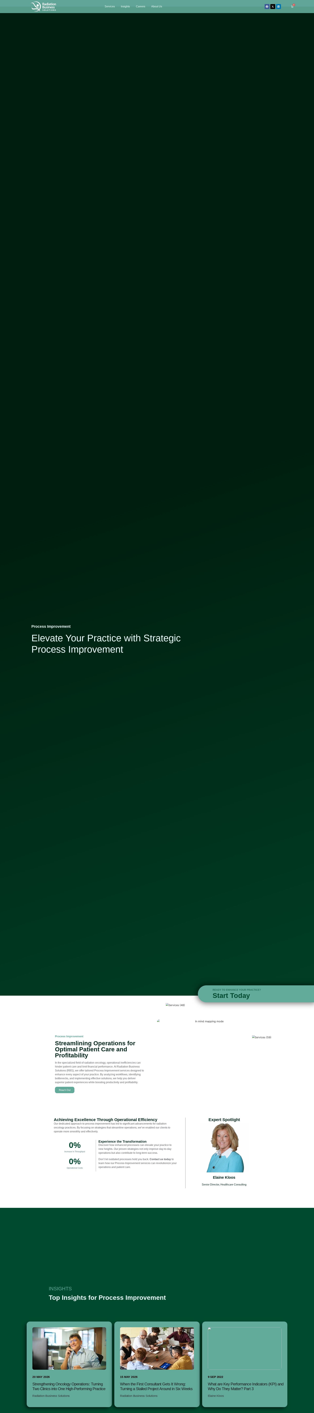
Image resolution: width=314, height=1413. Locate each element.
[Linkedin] (278, 6)
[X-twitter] (272, 6)
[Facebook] (267, 6)
